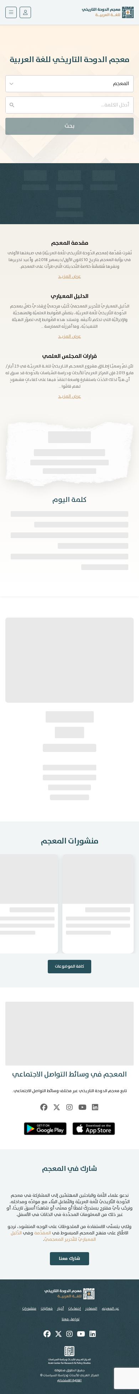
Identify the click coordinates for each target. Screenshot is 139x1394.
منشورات (29, 1308)
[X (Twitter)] (56, 1107)
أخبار (60, 1308)
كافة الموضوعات (69, 966)
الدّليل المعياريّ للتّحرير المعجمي (53, 1236)
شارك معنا (69, 1258)
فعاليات (47, 1308)
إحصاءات (74, 1308)
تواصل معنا (70, 1319)
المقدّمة (42, 1233)
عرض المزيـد (69, 276)
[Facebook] (44, 1107)
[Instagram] (69, 1107)
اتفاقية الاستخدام (69, 1380)
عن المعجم (110, 1308)
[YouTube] (82, 1107)
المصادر (91, 1308)
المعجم (121, 84)
